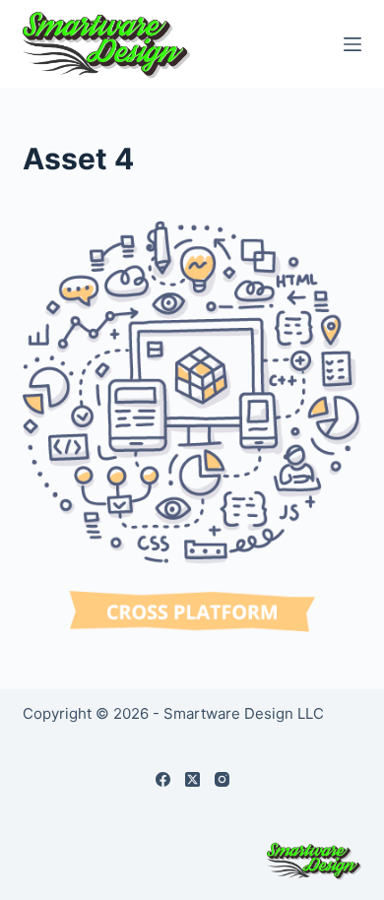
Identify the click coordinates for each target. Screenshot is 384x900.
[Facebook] (163, 779)
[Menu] (352, 44)
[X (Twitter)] (192, 779)
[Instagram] (222, 779)
